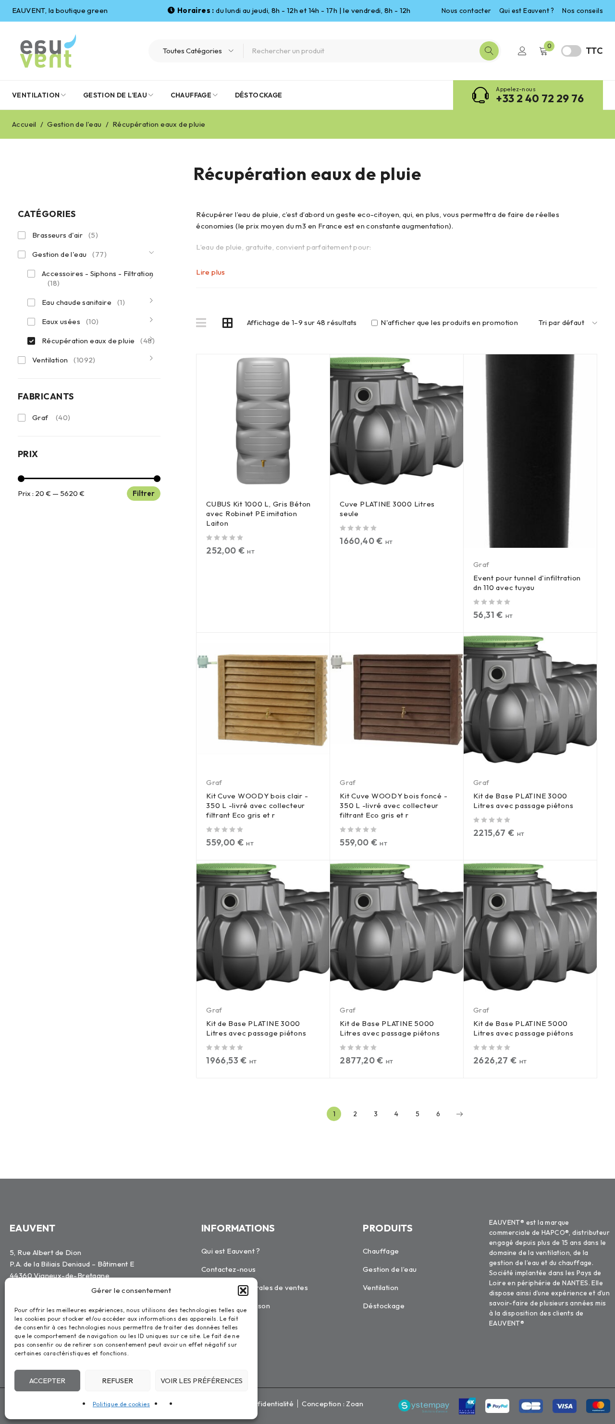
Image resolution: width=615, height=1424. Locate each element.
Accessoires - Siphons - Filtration (98, 278)
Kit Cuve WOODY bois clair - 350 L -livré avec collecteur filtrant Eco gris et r (257, 805)
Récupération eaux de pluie (98, 340)
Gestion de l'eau (74, 124)
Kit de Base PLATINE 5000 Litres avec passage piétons (390, 1028)
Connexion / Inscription (522, 50)
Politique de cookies (121, 1404)
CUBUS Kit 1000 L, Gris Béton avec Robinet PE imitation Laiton (258, 513)
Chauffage (381, 1250)
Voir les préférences (201, 1380)
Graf (51, 417)
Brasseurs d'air (65, 235)
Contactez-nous (228, 1269)
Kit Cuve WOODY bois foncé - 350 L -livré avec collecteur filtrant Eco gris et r (393, 805)
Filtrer (144, 493)
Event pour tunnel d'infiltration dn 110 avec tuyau (527, 582)
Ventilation (64, 359)
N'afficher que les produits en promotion (448, 322)
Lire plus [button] (210, 272)
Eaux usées (70, 321)
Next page (459, 1114)
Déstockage (384, 1305)
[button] (243, 1290)
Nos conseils (582, 10)
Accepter (47, 1380)
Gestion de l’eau (390, 1269)
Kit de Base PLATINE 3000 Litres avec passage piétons (523, 800)
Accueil (24, 124)
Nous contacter (467, 10)
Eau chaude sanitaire (83, 302)
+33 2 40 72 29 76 (540, 98)
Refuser (117, 1380)
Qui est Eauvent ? (526, 10)
